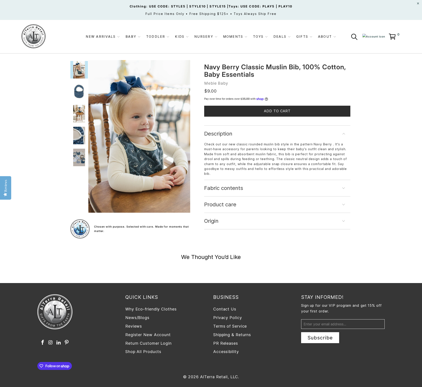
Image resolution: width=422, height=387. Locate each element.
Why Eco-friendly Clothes (151, 309)
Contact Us (224, 309)
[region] (139, 136)
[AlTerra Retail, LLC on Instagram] (50, 342)
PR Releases (225, 343)
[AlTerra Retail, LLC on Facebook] (42, 342)
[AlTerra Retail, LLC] (33, 36)
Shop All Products (143, 351)
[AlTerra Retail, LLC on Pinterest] (67, 342)
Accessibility (226, 351)
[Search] (355, 37)
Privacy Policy (227, 317)
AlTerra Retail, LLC (219, 377)
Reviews (133, 326)
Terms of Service (230, 326)
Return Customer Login (148, 343)
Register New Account (148, 334)
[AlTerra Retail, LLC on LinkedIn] (58, 342)
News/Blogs (137, 317)
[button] (103, 36)
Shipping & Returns (232, 334)
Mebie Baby (216, 83)
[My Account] (373, 36)
